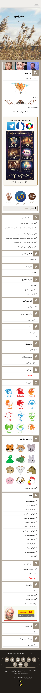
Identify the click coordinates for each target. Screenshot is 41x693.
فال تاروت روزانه (31, 501)
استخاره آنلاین (32, 259)
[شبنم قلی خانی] (9, 66)
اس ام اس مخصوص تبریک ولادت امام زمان (24, 242)
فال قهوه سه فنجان (30, 289)
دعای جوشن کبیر (31, 332)
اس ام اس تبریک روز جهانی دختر (27, 246)
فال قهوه (33, 285)
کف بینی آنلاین (32, 306)
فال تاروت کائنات (31, 509)
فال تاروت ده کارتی (30, 539)
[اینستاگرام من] (18, 659)
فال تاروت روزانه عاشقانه (28, 547)
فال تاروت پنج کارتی (30, 526)
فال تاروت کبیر (31, 505)
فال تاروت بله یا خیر (30, 552)
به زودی (19, 16)
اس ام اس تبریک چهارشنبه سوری (26, 233)
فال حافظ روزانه (31, 594)
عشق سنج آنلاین (31, 362)
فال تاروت (33, 556)
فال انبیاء (33, 272)
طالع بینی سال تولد (30, 488)
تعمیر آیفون (32, 573)
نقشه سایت (12, 677)
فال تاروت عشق (31, 543)
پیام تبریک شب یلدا (30, 603)
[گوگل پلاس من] (26, 664)
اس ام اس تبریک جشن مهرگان (27, 223)
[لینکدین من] (15, 664)
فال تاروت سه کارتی (30, 518)
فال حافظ (33, 590)
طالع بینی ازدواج (31, 319)
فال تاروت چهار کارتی (30, 522)
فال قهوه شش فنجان (30, 293)
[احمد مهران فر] (33, 66)
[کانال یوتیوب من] (20, 664)
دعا (15, 111)
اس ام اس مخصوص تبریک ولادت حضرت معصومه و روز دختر (21, 228)
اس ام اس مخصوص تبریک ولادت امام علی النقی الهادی (21, 238)
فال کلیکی (33, 349)
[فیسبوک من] (23, 659)
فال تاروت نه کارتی (30, 535)
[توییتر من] (7, 659)
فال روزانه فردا (31, 644)
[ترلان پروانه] (21, 66)
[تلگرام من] (29, 659)
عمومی (27, 208)
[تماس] (12, 659)
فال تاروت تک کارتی (30, 513)
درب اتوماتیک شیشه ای (29, 569)
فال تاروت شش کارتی (29, 530)
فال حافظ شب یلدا (31, 599)
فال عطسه (33, 631)
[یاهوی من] (34, 659)
